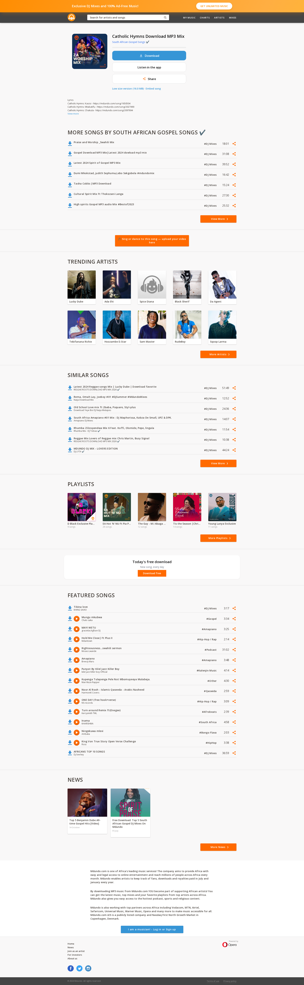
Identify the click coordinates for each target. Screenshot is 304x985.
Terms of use (213, 981)
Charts (205, 17)
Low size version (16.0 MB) (128, 88)
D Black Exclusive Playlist (82, 523)
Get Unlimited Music (214, 6)
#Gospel (211, 618)
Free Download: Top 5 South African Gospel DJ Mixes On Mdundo (129, 823)
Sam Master (147, 341)
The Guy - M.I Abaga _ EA (152, 523)
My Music (189, 17)
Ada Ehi (109, 301)
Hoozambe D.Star (115, 341)
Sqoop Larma (218, 341)
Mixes (232, 17)
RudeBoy (180, 341)
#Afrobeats (209, 711)
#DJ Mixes (210, 143)
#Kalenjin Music (207, 670)
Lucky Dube (76, 301)
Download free (152, 573)
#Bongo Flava (208, 732)
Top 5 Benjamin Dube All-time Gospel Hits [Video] (84, 821)
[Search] (165, 17)
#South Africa (208, 722)
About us (72, 958)
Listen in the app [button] (149, 67)
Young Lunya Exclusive (222, 523)
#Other (212, 681)
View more (73, 113)
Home (71, 943)
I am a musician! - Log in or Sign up (152, 929)
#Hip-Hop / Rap (207, 639)
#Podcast (211, 649)
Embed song (153, 88)
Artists (219, 17)
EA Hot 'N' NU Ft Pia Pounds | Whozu (117, 523)
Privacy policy (229, 981)
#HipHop (211, 742)
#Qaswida (210, 691)
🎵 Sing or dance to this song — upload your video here (152, 240)
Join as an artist (76, 951)
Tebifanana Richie (80, 341)
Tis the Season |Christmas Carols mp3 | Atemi (187, 523)
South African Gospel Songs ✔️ (130, 42)
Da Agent (215, 301)
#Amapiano (209, 629)
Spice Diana (147, 301)
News (71, 947)
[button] (149, 79)
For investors (75, 954)
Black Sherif (182, 301)
